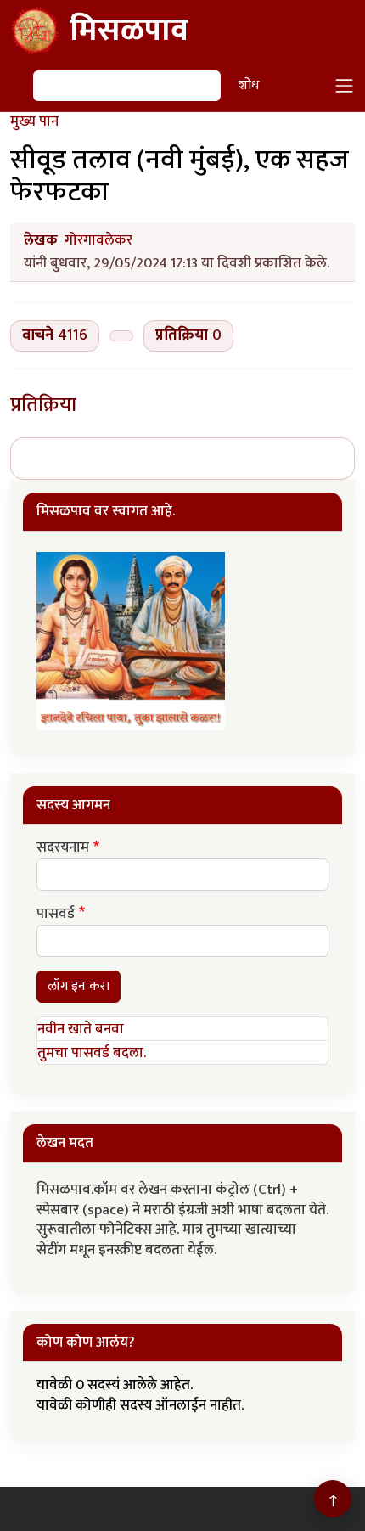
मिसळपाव (129, 30)
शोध (249, 85)
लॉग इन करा (79, 986)
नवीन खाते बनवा (80, 1029)
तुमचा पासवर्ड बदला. (91, 1053)
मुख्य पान (34, 121)
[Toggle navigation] (345, 86)
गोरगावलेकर (98, 240)
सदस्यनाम (62, 848)
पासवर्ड (55, 914)
